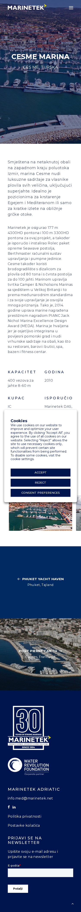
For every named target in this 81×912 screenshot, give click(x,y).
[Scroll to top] (72, 903)
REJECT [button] (40, 482)
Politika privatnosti (24, 816)
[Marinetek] (27, 7)
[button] (71, 8)
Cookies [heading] (19, 421)
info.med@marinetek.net (30, 798)
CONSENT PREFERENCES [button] (40, 493)
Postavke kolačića (24, 825)
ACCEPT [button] (41, 472)
